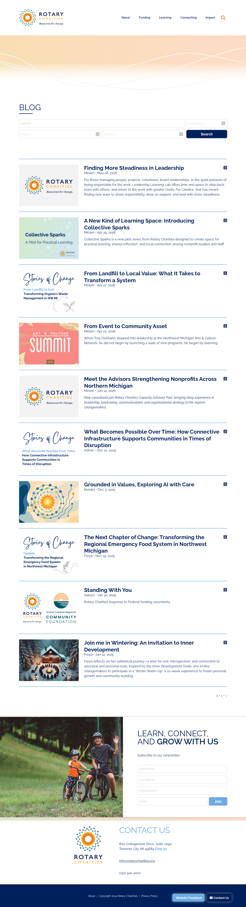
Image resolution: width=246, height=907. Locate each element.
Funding (144, 17)
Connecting (188, 17)
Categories (195, 123)
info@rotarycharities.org (137, 861)
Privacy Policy (149, 896)
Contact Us (221, 898)
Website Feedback (189, 898)
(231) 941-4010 (130, 873)
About (125, 17)
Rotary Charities (41, 17)
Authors (110, 134)
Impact (210, 17)
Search (223, 17)
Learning (165, 17)
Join (218, 801)
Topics (25, 134)
